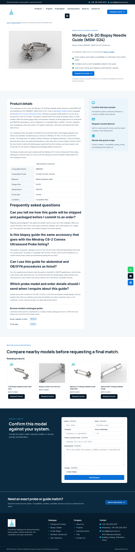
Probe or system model (72, 437)
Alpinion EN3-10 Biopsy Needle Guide (112, 388)
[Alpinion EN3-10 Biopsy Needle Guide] (114, 373)
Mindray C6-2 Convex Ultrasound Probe (27, 114)
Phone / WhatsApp (101, 429)
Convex (33, 324)
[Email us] (130, 276)
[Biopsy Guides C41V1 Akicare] (52, 373)
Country (67, 468)
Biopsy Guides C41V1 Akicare (49, 387)
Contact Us (95, 9)
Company (67, 429)
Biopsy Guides (16, 22)
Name (66, 421)
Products (38, 9)
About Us (85, 9)
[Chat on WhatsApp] (130, 269)
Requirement (69, 446)
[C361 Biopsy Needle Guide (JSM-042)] (21, 373)
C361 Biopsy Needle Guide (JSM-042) (20, 388)
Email (97, 421)
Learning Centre (73, 9)
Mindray (33, 319)
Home (9, 22)
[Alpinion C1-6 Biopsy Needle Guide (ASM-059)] (83, 373)
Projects (49, 9)
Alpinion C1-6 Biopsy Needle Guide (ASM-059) (82, 388)
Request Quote (16, 396)
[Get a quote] (130, 282)
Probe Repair (60, 9)
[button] (67, 16)
